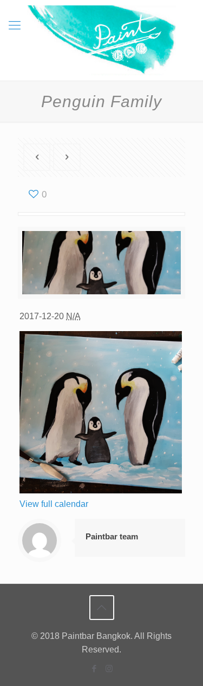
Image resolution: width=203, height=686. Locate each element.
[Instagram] (109, 668)
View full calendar (53, 504)
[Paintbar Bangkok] (101, 40)
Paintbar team (112, 536)
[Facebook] (94, 668)
